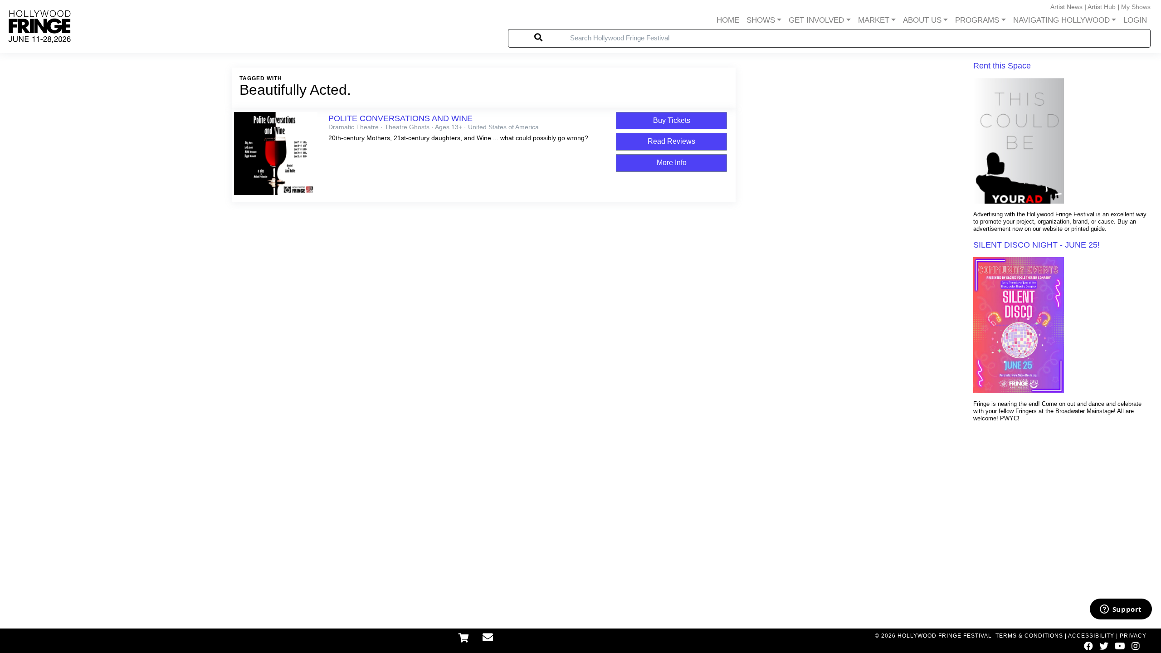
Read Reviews (671, 141)
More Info (672, 162)
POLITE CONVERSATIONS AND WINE (400, 118)
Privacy (1133, 636)
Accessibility (1091, 636)
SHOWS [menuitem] (760, 20)
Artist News (1066, 6)
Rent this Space (1002, 65)
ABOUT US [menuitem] (922, 20)
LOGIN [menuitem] (1135, 20)
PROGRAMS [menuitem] (977, 20)
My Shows (1136, 6)
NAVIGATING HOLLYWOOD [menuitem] (1061, 20)
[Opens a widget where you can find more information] (1120, 610)
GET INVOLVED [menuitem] (816, 20)
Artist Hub (1102, 6)
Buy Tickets (671, 120)
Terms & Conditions (1029, 636)
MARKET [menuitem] (873, 20)
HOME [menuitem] (728, 20)
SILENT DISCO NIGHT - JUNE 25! (1036, 244)
